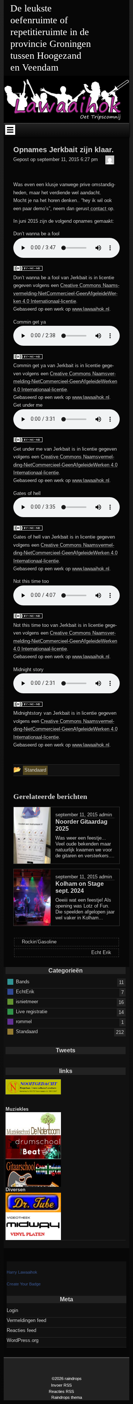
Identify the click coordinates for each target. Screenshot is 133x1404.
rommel (24, 1021)
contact (98, 208)
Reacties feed (21, 1330)
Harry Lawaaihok (22, 1272)
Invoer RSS (61, 1385)
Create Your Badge (24, 1284)
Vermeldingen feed (26, 1320)
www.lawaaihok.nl (90, 309)
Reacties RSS (61, 1391)
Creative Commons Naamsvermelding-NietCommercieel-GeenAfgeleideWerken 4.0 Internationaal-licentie (66, 293)
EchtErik (25, 991)
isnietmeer (27, 1001)
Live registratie (31, 1011)
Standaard (27, 1031)
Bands (23, 981)
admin (105, 814)
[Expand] (10, 129)
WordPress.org (22, 1340)
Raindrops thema (66, 1397)
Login (12, 1310)
